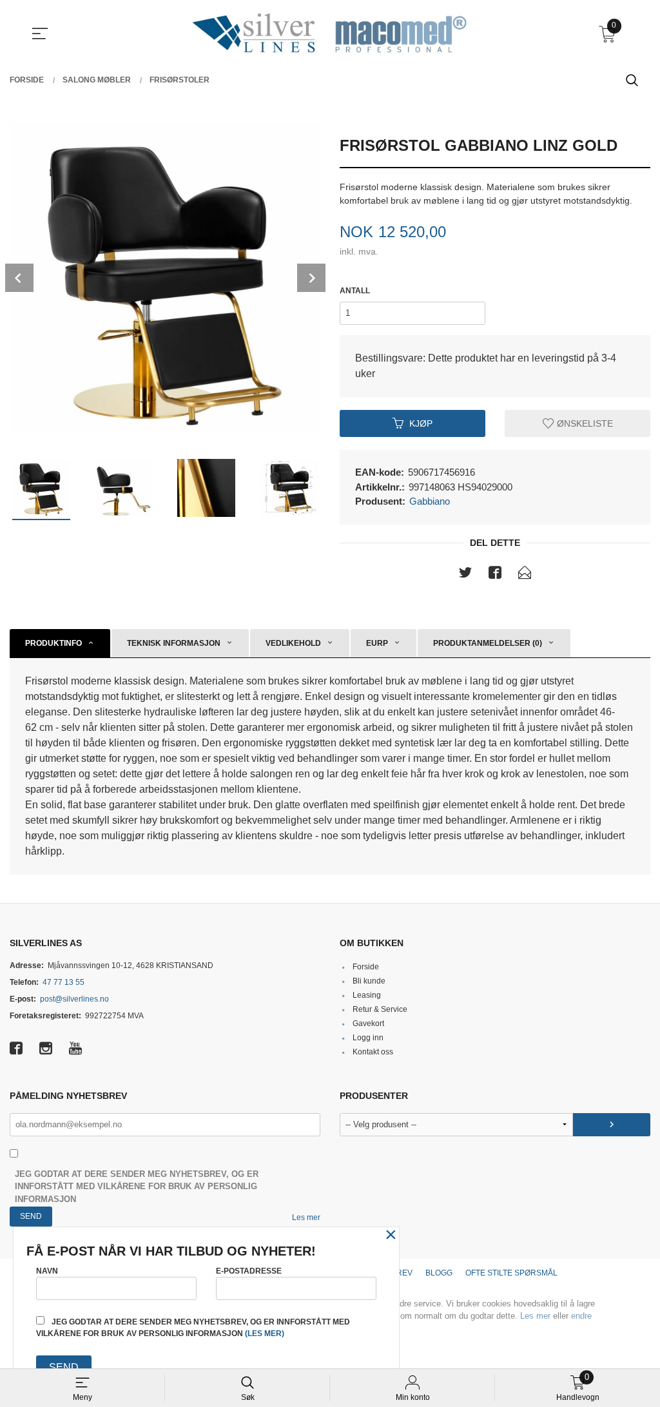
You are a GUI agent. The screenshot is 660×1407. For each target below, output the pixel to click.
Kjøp (420, 423)
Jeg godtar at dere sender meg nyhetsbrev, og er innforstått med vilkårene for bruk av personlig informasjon (136, 1186)
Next (311, 278)
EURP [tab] (377, 643)
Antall (355, 290)
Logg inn (368, 1037)
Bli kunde (369, 980)
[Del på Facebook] (495, 575)
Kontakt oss (373, 1051)
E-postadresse (249, 1271)
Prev (19, 278)
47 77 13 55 (63, 982)
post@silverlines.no (74, 999)
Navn (47, 1271)
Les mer (306, 1217)
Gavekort (368, 1023)
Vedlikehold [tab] (293, 643)
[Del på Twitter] (465, 575)
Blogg (438, 1272)
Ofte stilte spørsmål (511, 1272)
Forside (366, 966)
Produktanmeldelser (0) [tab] (487, 643)
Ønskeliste (583, 423)
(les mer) (264, 1333)
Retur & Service (380, 1009)
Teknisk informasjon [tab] (173, 643)
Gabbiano (429, 501)
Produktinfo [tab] (53, 643)
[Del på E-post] (524, 575)
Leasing (367, 995)
